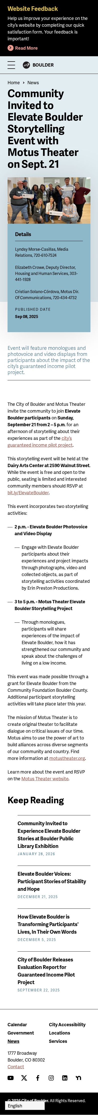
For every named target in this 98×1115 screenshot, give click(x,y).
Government (21, 1033)
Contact (16, 1066)
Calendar (17, 1024)
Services (58, 1041)
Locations (59, 1033)
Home (14, 82)
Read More (26, 48)
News (33, 82)
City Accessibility (67, 1024)
